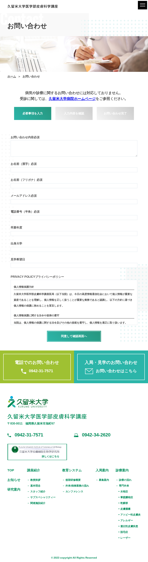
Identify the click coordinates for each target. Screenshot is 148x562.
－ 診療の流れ (124, 479)
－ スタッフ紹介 (36, 491)
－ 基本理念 (33, 485)
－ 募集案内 (102, 479)
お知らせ (13, 480)
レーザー (125, 537)
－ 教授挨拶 (33, 479)
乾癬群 (124, 503)
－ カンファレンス (72, 491)
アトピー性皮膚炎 (130, 514)
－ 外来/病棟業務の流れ (75, 485)
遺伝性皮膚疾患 (129, 526)
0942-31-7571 (29, 435)
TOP (10, 470)
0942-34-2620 (96, 435)
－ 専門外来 (122, 485)
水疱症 (124, 491)
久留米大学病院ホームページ (72, 99)
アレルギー (126, 520)
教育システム (72, 470)
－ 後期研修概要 (71, 479)
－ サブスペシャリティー (41, 497)
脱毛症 (124, 532)
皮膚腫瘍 (125, 508)
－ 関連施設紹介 (36, 503)
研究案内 (13, 489)
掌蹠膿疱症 (126, 497)
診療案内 (122, 470)
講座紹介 (33, 470)
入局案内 (102, 470)
